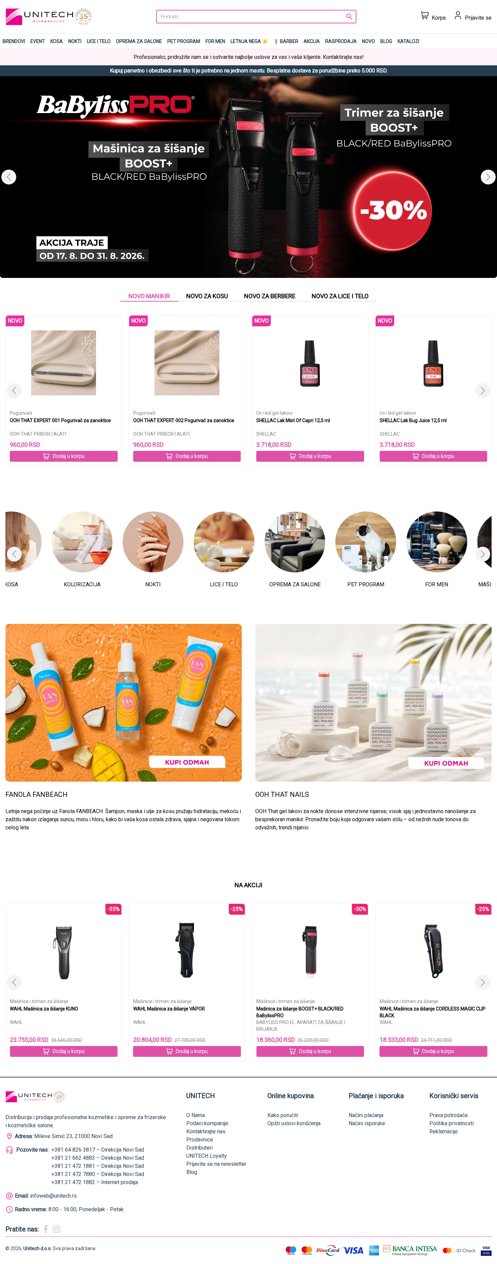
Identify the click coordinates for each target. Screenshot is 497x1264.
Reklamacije (443, 1131)
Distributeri (199, 1148)
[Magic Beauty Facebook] (46, 1229)
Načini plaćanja (366, 1115)
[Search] (349, 16)
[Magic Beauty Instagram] (56, 1229)
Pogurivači (21, 413)
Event (37, 41)
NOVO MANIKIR (149, 296)
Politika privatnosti (451, 1123)
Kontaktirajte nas (206, 1131)
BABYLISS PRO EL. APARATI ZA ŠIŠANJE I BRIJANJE (177, 1026)
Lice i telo (99, 41)
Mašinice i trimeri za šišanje (39, 1001)
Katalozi (408, 41)
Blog (386, 41)
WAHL (16, 1022)
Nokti (74, 41)
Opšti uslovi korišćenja (294, 1123)
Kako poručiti (282, 1115)
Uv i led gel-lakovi (274, 413)
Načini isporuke (367, 1123)
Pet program (183, 41)
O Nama (195, 1115)
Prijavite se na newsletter (216, 1164)
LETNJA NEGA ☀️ (249, 41)
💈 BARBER (285, 41)
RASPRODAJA (341, 41)
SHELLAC (266, 434)
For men (215, 41)
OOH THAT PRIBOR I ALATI (38, 434)
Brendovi (14, 41)
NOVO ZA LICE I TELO (340, 296)
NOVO (368, 41)
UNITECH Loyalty (206, 1156)
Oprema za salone (139, 41)
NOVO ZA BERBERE (269, 296)
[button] (488, 177)
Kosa (56, 41)
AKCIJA (312, 41)
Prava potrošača (448, 1115)
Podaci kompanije (207, 1123)
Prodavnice (199, 1139)
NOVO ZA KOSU (207, 296)
